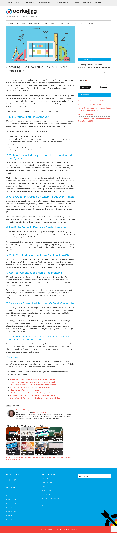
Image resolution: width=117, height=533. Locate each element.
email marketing (37, 457)
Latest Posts (16, 405)
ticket (19, 459)
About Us (9, 515)
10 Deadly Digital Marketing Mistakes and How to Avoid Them (35, 398)
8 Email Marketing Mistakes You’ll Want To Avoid (30, 387)
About (8, 405)
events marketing (66, 457)
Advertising (45, 478)
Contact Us (9, 519)
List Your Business (11, 503)
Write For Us (10, 496)
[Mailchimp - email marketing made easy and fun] (103, 88)
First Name (83, 80)
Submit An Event (11, 500)
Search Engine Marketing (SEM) (51, 498)
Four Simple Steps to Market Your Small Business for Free (33, 395)
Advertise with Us (11, 492)
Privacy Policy (73, 529)
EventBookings (39, 412)
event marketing (47, 457)
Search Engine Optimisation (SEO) (51, 502)
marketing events (11, 459)
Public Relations (46, 494)
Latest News (27, 457)
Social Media (45, 506)
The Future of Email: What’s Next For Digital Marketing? (33, 385)
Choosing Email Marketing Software (25, 390)
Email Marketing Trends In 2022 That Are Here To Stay (32, 379)
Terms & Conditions (64, 529)
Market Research (47, 490)
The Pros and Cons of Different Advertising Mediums (31, 393)
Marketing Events (11, 507)
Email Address (84, 74)
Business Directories (12, 511)
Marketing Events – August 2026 (90, 104)
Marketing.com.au (22, 13)
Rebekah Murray (22, 75)
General (20, 457)
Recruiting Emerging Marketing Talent (92, 114)
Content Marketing (12, 457)
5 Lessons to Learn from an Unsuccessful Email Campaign (33, 382)
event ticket (56, 457)
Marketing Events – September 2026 (91, 100)
